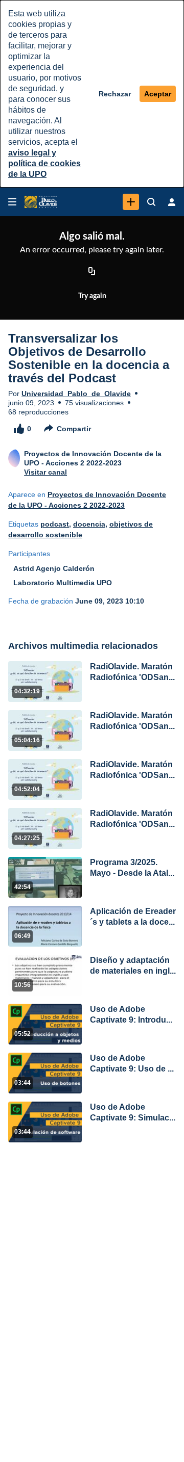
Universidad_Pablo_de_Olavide (76, 393)
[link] (131, 202)
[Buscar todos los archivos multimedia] (151, 202)
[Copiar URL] (92, 272)
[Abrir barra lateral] (12, 202)
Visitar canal (45, 472)
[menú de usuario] (172, 202)
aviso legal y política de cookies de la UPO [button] (44, 163)
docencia (89, 524)
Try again (92, 296)
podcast (54, 524)
